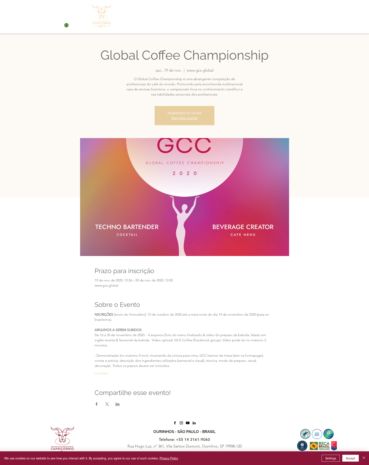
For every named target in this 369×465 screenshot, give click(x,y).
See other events (184, 118)
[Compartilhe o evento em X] (107, 404)
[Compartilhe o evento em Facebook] (97, 404)
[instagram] (181, 423)
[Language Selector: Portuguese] (70, 25)
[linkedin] (194, 423)
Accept (350, 458)
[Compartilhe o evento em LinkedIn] (118, 404)
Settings (330, 458)
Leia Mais (102, 373)
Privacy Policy (169, 458)
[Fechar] (363, 458)
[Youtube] (188, 423)
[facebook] (175, 423)
